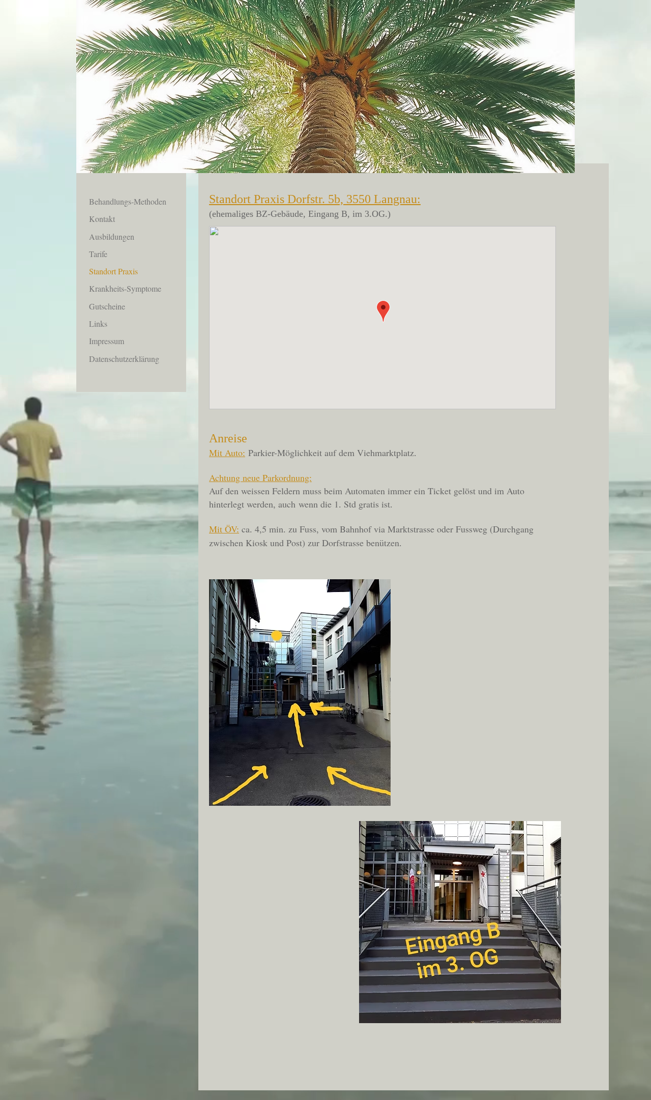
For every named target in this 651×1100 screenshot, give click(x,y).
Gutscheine (107, 306)
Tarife (98, 253)
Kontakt (102, 218)
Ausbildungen (111, 236)
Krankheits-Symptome (125, 288)
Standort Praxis (113, 271)
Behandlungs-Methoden (127, 201)
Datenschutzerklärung (124, 358)
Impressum (106, 340)
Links (98, 323)
